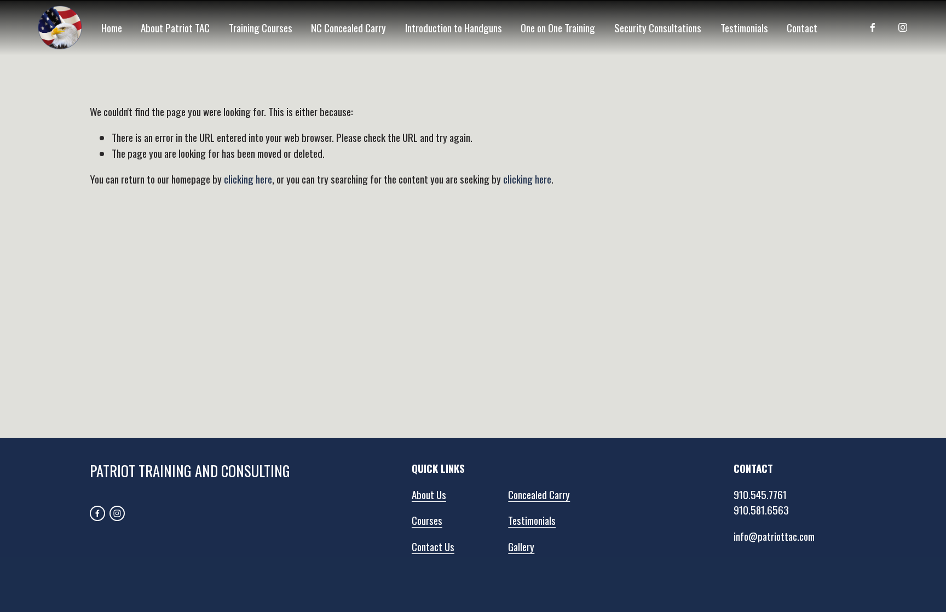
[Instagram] (902, 27)
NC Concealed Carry (348, 27)
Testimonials (744, 27)
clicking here (248, 178)
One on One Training (558, 27)
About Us (429, 494)
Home (111, 27)
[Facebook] (872, 27)
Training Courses (260, 27)
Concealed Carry (539, 494)
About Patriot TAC (175, 27)
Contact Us (433, 546)
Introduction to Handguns (453, 27)
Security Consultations (657, 27)
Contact (802, 27)
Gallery (521, 546)
